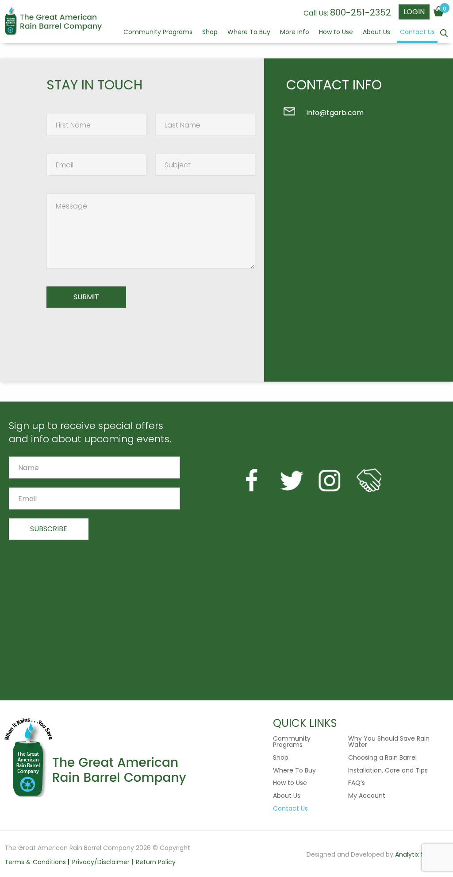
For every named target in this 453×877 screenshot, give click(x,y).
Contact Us (417, 32)
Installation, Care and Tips (388, 770)
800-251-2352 (360, 12)
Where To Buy (248, 32)
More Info (294, 32)
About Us (376, 32)
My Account (366, 795)
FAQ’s (356, 783)
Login (414, 12)
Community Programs (157, 32)
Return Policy (156, 862)
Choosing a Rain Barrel (382, 757)
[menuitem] (158, 35)
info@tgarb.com (335, 112)
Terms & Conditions (35, 862)
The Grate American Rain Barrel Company (53, 22)
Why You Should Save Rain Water (389, 741)
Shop (210, 32)
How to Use (336, 32)
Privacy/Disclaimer (101, 862)
